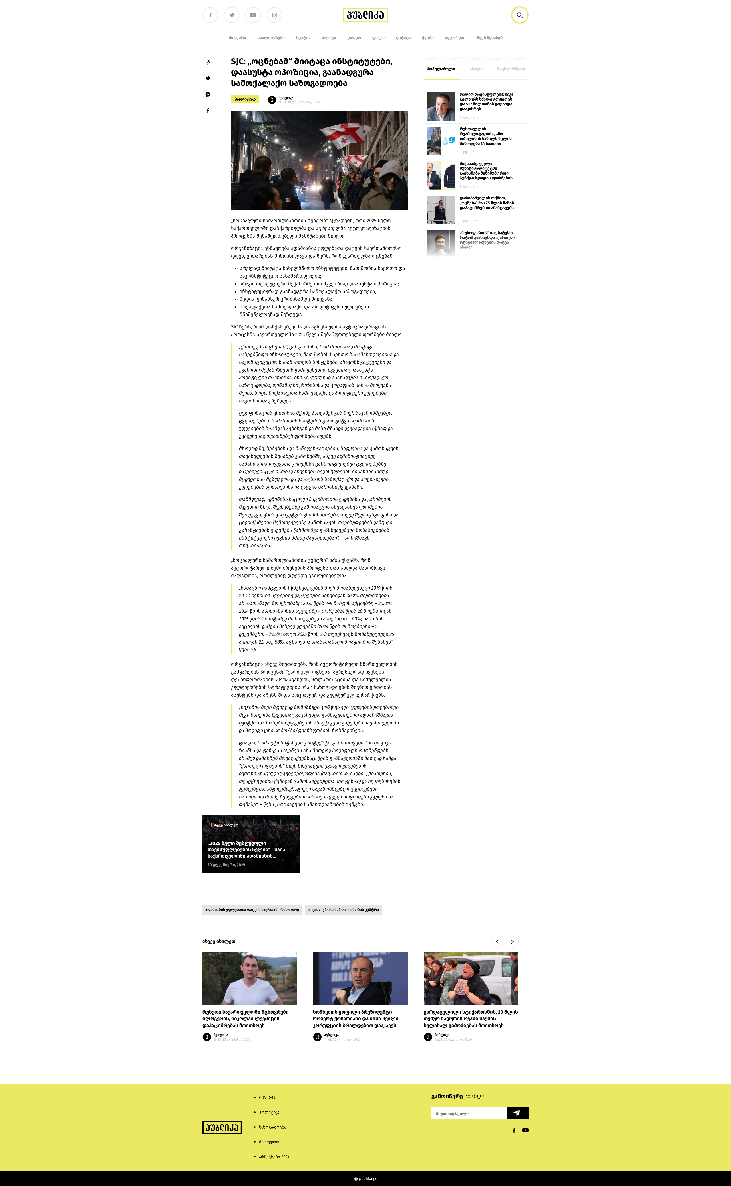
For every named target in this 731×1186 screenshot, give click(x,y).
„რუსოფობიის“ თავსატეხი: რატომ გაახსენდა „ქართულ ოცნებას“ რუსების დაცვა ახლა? (487, 240)
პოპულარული (441, 69)
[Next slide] (513, 942)
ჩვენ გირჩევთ (511, 69)
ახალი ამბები (271, 37)
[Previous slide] (497, 942)
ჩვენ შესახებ (490, 37)
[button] (520, 15)
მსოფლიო (269, 1142)
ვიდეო (354, 37)
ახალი (476, 69)
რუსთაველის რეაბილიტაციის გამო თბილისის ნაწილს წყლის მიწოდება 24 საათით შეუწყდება (486, 137)
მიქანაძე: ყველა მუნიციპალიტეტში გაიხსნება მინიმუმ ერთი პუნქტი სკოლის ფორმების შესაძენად (486, 171)
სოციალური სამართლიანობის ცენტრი (343, 909)
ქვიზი (428, 37)
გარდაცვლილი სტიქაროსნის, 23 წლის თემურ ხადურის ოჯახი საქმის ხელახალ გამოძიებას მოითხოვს (471, 1019)
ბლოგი (329, 37)
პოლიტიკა (245, 99)
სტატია (303, 37)
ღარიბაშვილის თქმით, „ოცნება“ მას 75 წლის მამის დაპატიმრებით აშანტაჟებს (487, 203)
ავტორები (455, 37)
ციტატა (403, 37)
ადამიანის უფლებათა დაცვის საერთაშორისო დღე (252, 909)
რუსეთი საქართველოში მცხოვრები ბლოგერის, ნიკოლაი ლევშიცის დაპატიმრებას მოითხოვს (245, 1019)
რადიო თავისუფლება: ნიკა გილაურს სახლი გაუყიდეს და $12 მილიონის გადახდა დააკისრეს (486, 101)
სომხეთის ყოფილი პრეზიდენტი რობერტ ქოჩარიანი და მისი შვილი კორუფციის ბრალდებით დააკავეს (356, 1019)
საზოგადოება (272, 1127)
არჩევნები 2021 (274, 1157)
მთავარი (237, 37)
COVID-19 (267, 1097)
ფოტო (378, 37)
